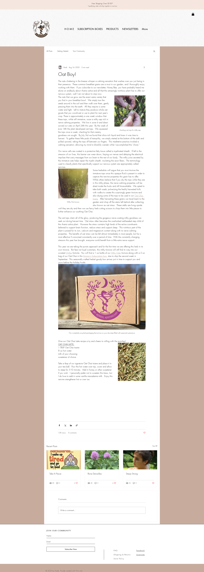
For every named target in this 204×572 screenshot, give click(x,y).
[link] (193, 14)
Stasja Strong (132, 473)
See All (154, 446)
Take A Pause (55, 473)
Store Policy (119, 559)
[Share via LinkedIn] (71, 425)
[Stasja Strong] (140, 459)
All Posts (49, 51)
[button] (90, 29)
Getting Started (62, 51)
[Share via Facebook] (59, 425)
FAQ (116, 550)
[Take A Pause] (64, 459)
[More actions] (144, 67)
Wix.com (79, 571)
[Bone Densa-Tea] (102, 459)
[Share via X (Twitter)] (65, 425)
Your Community (79, 51)
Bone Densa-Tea (95, 473)
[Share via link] (77, 425)
